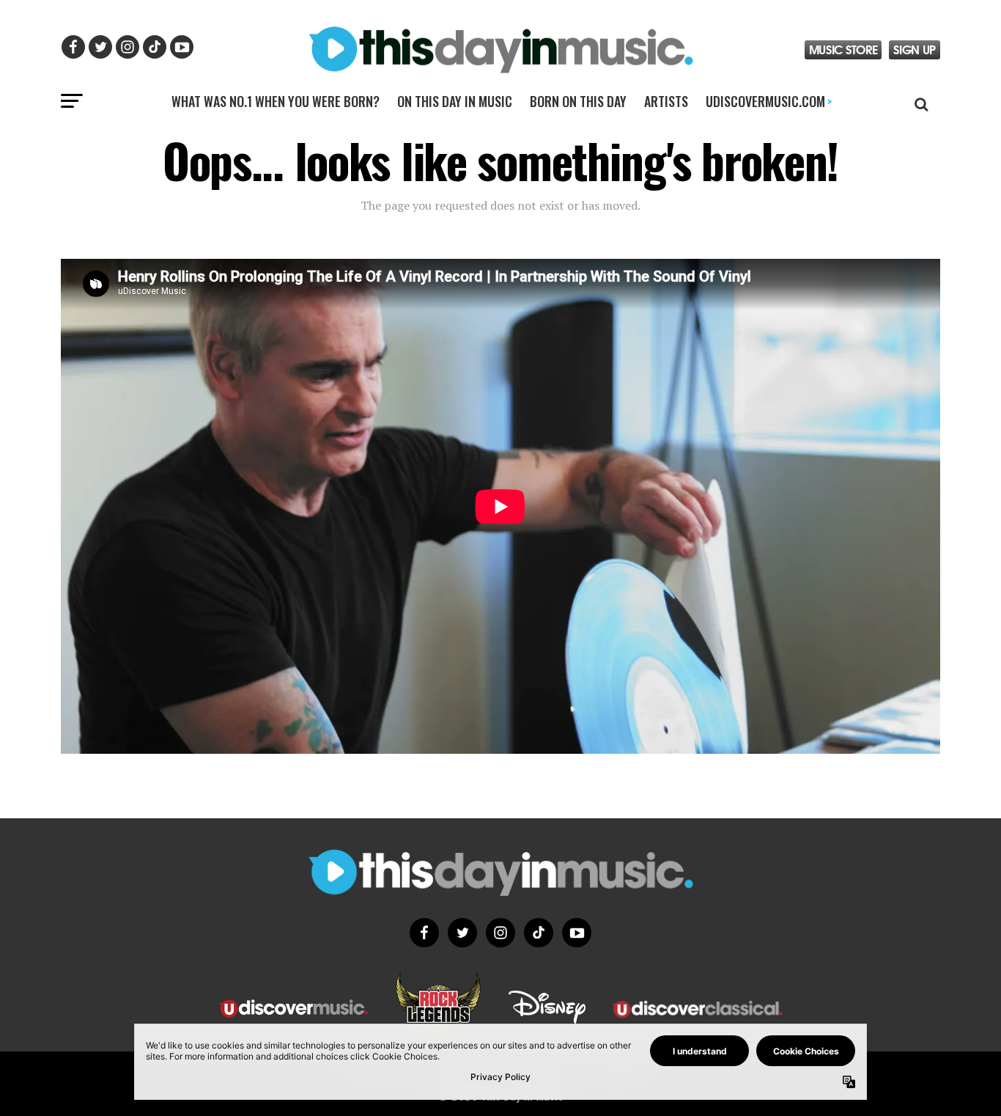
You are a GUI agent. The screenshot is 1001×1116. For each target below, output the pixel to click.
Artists (666, 101)
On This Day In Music (454, 101)
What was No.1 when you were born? (275, 101)
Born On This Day (578, 101)
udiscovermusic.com (769, 101)
